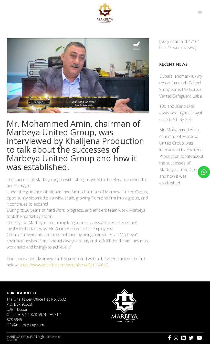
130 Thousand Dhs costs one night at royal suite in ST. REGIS (180, 112)
